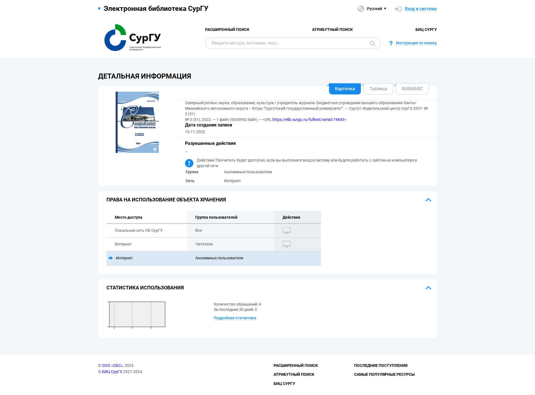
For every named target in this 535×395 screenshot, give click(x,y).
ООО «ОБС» (112, 365)
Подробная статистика (235, 318)
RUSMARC (412, 88)
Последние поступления (380, 365)
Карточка (345, 88)
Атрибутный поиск (332, 29)
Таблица (378, 88)
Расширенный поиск (227, 29)
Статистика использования (145, 288)
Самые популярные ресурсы (384, 374)
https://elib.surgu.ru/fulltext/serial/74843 (308, 119)
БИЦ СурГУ (426, 29)
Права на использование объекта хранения (166, 200)
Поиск (371, 43)
